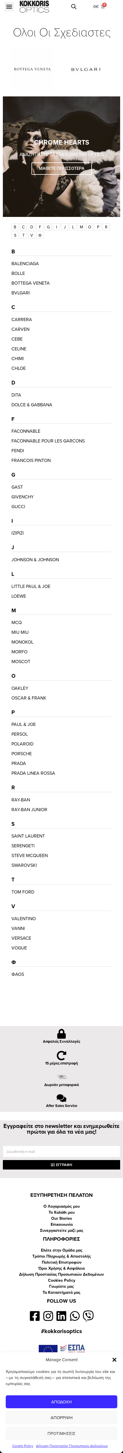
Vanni (18, 928)
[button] (114, 1360)
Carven (20, 329)
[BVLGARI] (90, 69)
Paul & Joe (23, 724)
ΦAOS (17, 974)
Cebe (17, 339)
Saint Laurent (28, 836)
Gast (17, 487)
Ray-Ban (20, 800)
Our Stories (61, 1218)
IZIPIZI (17, 533)
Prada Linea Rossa (33, 773)
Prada (18, 763)
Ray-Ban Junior (29, 810)
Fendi (17, 451)
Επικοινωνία (62, 1224)
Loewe (18, 596)
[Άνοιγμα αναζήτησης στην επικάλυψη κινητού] (74, 6)
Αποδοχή (61, 1402)
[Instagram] (48, 1316)
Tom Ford (22, 892)
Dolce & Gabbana (31, 405)
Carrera (21, 320)
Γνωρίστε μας (61, 1286)
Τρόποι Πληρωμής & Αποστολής (61, 1256)
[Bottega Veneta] (32, 69)
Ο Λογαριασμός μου (61, 1206)
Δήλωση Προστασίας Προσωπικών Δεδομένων (72, 1446)
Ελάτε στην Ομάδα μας (61, 1250)
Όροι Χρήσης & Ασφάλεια (61, 1268)
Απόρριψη (62, 1417)
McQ (16, 623)
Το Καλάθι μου (62, 1212)
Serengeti (23, 846)
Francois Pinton (31, 460)
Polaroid (22, 744)
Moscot (20, 662)
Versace (21, 938)
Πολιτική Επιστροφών (62, 1262)
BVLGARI (20, 293)
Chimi (17, 359)
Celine (18, 349)
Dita (16, 395)
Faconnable (25, 431)
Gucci (18, 507)
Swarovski (24, 865)
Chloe (18, 368)
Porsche (21, 754)
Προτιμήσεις (61, 1433)
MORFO (19, 652)
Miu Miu (20, 632)
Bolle (18, 273)
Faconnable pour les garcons (48, 441)
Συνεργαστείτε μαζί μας (61, 1230)
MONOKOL (22, 642)
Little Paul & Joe (30, 586)
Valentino (23, 919)
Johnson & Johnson (35, 560)
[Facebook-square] (34, 1316)
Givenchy (22, 497)
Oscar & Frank (28, 698)
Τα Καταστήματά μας (61, 1292)
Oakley (19, 688)
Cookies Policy (61, 1280)
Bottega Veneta (30, 283)
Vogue (19, 948)
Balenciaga (25, 264)
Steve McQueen (29, 855)
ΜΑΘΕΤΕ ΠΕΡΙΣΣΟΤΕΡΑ (61, 168)
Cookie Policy (22, 1446)
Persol (19, 734)
